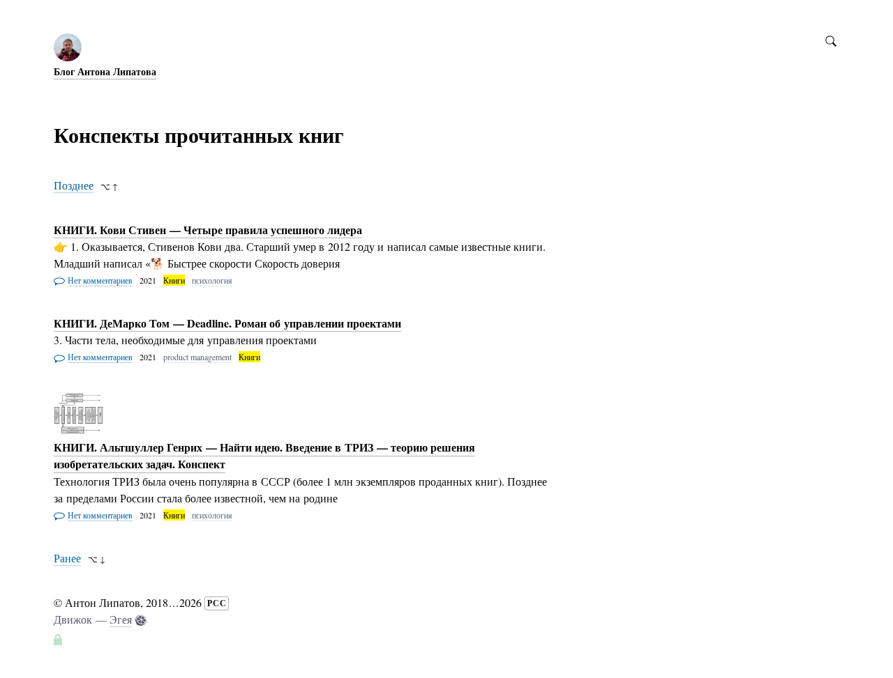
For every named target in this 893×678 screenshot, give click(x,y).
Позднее (73, 185)
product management (197, 356)
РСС (217, 603)
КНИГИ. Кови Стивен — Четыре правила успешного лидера (208, 230)
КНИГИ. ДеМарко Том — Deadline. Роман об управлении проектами (227, 323)
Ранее (67, 557)
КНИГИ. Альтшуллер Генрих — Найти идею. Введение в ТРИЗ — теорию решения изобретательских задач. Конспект (264, 456)
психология (212, 280)
